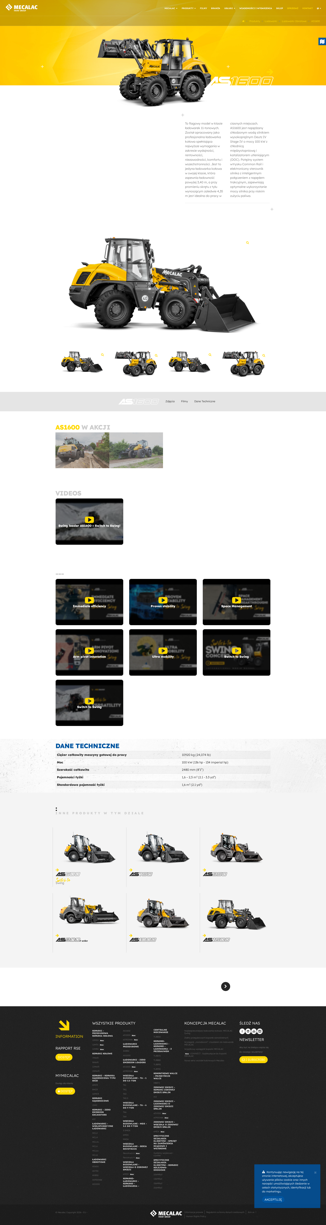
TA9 (124, 1116)
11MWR (95, 1066)
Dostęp (64, 1057)
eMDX (128, 1174)
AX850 (126, 1051)
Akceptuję (273, 1199)
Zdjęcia (170, 401)
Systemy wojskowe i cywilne (163, 1154)
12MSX (98, 1040)
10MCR (95, 1094)
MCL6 (95, 1146)
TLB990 (157, 1069)
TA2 (124, 1089)
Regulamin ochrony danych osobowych (225, 1212)
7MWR (95, 1058)
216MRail (158, 1187)
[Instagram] (260, 1031)
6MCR (95, 1085)
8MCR (95, 1089)
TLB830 (157, 1036)
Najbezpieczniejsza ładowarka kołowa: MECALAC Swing (208, 1032)
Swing (63, 881)
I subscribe (255, 1059)
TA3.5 (125, 1098)
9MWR (95, 1062)
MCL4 (95, 1137)
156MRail (158, 1183)
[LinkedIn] (248, 1031)
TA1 (124, 1085)
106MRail (158, 1174)
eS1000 (129, 1035)
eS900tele (130, 1039)
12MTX (98, 1044)
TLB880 (157, 1060)
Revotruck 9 (131, 1157)
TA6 (124, 1112)
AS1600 (126, 1030)
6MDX (126, 1135)
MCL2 (95, 1133)
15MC (94, 1105)
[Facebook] (242, 1031)
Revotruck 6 (131, 1153)
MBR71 (157, 1083)
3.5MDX (126, 1130)
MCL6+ (95, 1150)
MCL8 (95, 1155)
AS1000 (96, 1184)
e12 (93, 1119)
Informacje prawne (193, 1212)
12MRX (98, 1049)
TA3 (124, 1094)
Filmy (184, 401)
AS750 (95, 1171)
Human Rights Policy (196, 1216)
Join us (251, 1212)
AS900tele (97, 1179)
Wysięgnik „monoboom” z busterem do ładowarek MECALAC (209, 1043)
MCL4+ (95, 1142)
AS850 (95, 1175)
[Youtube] (254, 1031)
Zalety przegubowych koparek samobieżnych (206, 1037)
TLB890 (157, 1064)
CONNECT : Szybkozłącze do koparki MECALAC (205, 1054)
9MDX (126, 1139)
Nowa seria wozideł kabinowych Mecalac (204, 1060)
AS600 (95, 1166)
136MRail (158, 1179)
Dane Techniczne (204, 401)
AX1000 (127, 1055)
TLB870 (157, 1055)
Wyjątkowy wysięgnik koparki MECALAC (203, 1049)
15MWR (95, 1071)
